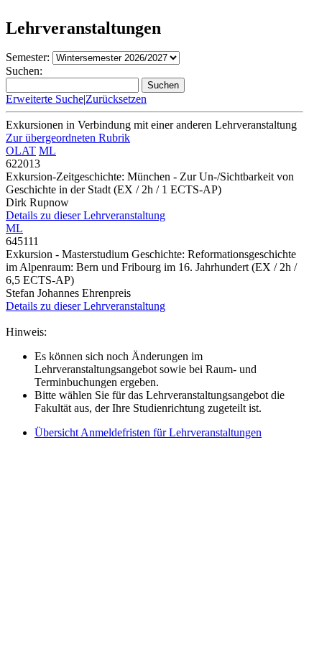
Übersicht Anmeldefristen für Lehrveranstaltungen (148, 432)
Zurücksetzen (116, 99)
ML (47, 150)
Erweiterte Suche (44, 99)
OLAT (21, 150)
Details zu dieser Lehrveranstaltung (85, 215)
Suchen (163, 85)
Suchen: (24, 71)
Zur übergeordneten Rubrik (68, 138)
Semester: (28, 57)
